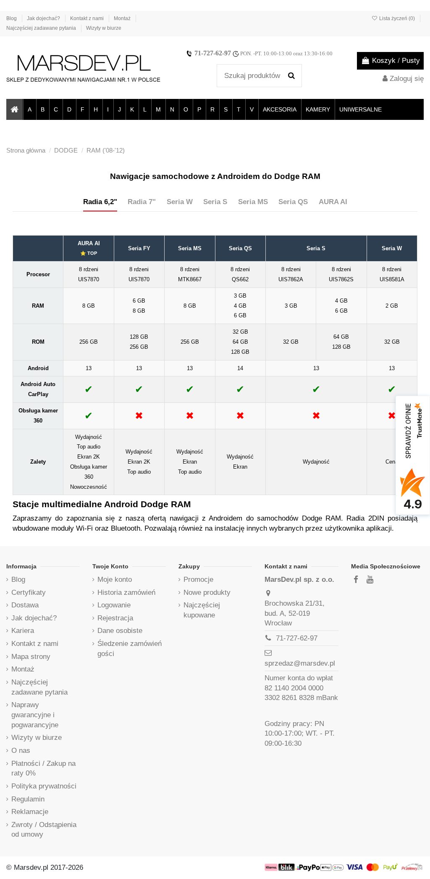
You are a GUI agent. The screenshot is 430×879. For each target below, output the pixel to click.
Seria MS (253, 202)
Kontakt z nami (87, 18)
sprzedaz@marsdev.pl (300, 663)
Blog (12, 18)
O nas (20, 751)
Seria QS (293, 202)
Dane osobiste (119, 631)
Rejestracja (115, 618)
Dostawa (25, 605)
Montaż (123, 18)
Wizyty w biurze (103, 28)
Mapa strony (30, 657)
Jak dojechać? (44, 18)
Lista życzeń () (397, 18)
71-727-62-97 (212, 53)
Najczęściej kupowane (202, 610)
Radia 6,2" (100, 202)
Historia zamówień (126, 592)
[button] (29, 109)
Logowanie (114, 605)
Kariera (22, 631)
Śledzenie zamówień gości (129, 649)
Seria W (180, 202)
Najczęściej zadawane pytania (41, 28)
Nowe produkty (207, 592)
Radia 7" (142, 202)
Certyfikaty (28, 592)
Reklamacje (29, 812)
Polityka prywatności (43, 786)
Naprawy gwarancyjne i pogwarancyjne (34, 715)
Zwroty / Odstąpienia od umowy (43, 830)
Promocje (198, 579)
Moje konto (114, 579)
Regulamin (28, 799)
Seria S (215, 202)
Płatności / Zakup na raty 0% (43, 769)
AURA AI (333, 202)
